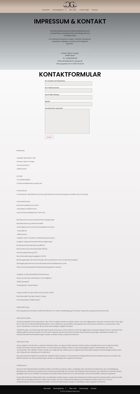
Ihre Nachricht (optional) (54, 108)
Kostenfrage (84, 10)
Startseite (46, 10)
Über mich (73, 10)
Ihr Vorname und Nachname (55, 81)
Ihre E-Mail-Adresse (52, 94)
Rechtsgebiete (58, 10)
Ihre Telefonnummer (52, 88)
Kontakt (95, 10)
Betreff (47, 101)
